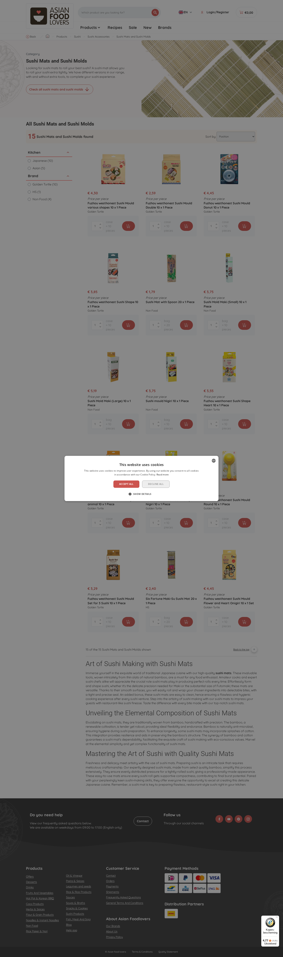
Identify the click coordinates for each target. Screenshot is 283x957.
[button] (141, 494)
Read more (163, 474)
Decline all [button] (156, 484)
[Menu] (277, 918)
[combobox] (214, 461)
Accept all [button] (126, 484)
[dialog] (141, 478)
